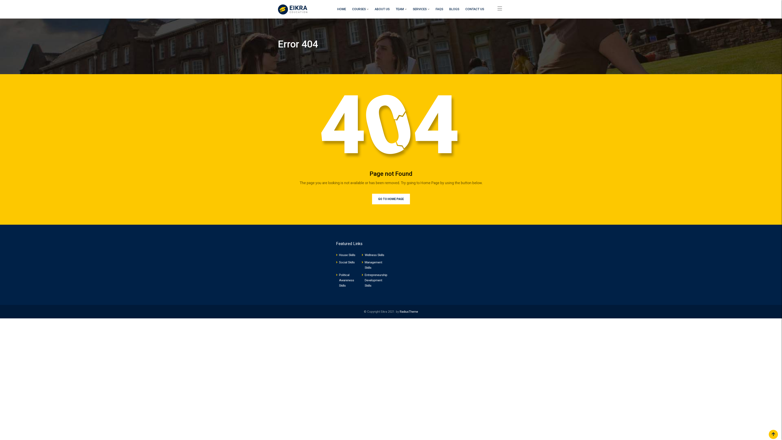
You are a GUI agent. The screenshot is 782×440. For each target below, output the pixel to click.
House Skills (347, 255)
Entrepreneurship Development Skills (376, 280)
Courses (359, 9)
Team (400, 9)
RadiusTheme (409, 312)
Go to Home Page (391, 199)
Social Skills (347, 262)
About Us (382, 9)
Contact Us (474, 9)
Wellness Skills (374, 255)
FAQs (439, 9)
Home (341, 9)
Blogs (454, 9)
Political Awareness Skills (346, 280)
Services (420, 9)
